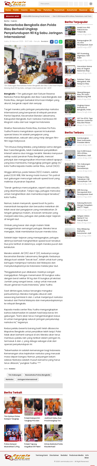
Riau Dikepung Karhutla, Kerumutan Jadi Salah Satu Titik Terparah (84, 233)
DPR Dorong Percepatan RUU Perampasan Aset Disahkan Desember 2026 (85, 194)
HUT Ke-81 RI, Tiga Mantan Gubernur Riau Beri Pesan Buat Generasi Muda (85, 122)
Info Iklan (87, 456)
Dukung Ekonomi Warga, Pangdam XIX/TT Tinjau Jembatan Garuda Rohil (84, 207)
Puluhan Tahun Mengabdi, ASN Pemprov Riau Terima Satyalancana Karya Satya (83, 84)
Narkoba (9, 379)
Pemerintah (59, 10)
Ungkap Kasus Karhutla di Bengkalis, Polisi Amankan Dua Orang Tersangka (85, 109)
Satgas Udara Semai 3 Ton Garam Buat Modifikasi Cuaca (84, 219)
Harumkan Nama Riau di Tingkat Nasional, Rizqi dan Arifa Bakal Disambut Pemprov (84, 71)
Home (8, 10)
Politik (16, 10)
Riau (39, 10)
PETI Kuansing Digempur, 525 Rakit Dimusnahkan (83, 56)
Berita (6, 21)
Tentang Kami (42, 455)
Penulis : (41, 41)
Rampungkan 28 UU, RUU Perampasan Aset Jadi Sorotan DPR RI (85, 44)
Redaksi (64, 455)
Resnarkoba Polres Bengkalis (37, 375)
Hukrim (24, 10)
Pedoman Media (76, 455)
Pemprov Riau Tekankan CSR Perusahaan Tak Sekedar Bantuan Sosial (84, 181)
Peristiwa (48, 10)
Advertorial (72, 10)
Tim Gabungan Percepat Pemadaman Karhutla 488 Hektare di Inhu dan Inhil (83, 169)
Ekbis (32, 10)
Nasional (83, 10)
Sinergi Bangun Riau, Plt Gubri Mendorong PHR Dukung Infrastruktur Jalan (84, 97)
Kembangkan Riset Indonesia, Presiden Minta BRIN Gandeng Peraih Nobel (84, 142)
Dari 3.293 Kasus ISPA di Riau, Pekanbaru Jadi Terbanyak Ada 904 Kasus (84, 155)
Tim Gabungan (14, 375)
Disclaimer (54, 455)
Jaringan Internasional (27, 379)
